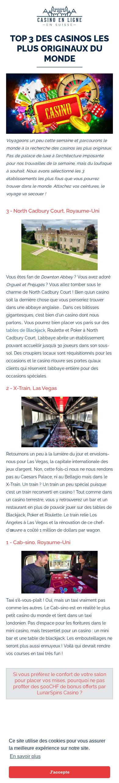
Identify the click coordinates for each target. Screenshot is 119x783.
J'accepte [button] (60, 772)
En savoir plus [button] (25, 756)
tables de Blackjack (25, 330)
